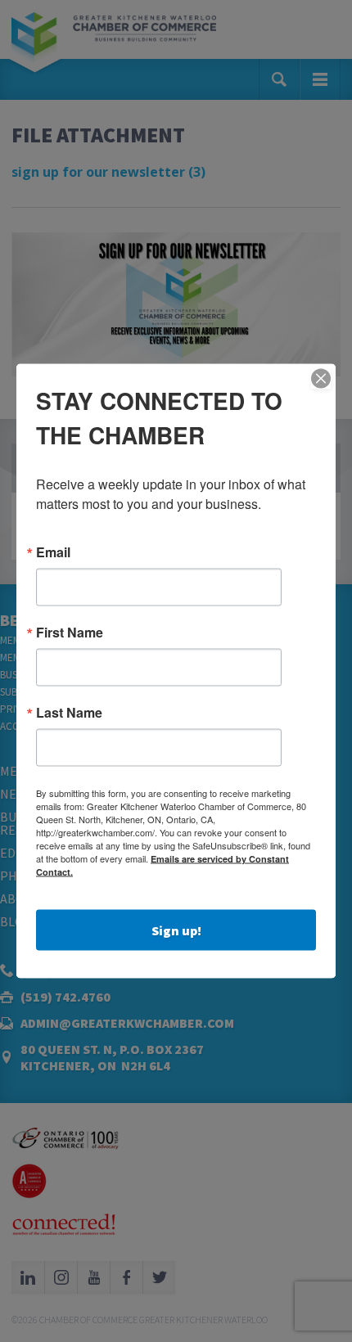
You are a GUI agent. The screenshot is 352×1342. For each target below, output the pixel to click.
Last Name (69, 712)
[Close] (321, 379)
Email (53, 552)
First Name (69, 632)
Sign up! (176, 930)
